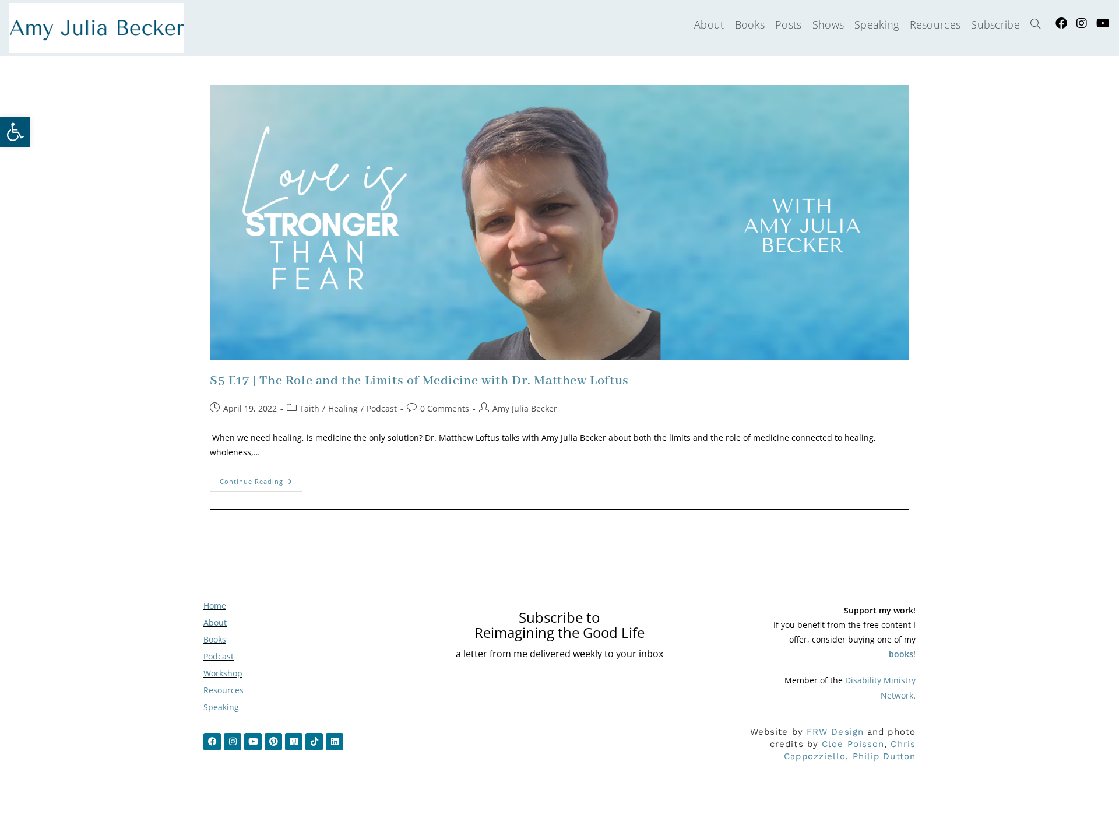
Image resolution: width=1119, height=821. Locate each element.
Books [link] (214, 639)
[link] (15, 132)
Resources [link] (223, 690)
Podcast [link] (382, 408)
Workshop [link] (222, 673)
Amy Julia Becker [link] (524, 408)
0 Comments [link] (444, 408)
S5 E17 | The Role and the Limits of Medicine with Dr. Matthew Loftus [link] (419, 381)
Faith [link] (309, 408)
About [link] (215, 622)
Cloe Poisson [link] (853, 744)
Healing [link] (343, 408)
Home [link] (214, 605)
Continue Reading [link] (261, 479)
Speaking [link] (221, 707)
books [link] (901, 653)
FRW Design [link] (835, 732)
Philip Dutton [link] (884, 756)
